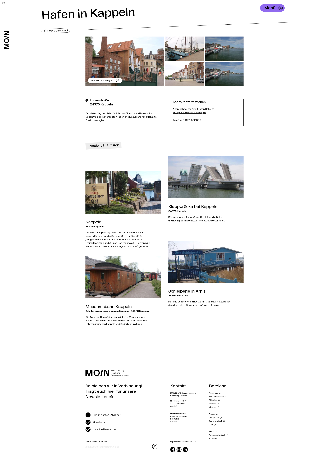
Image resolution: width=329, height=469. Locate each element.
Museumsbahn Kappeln (108, 307)
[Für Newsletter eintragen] (154, 446)
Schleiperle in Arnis (187, 291)
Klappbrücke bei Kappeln (192, 207)
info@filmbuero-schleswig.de (189, 112)
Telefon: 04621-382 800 (187, 120)
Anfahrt (173, 406)
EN (3, 3)
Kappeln (93, 222)
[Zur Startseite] (6, 40)
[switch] (103, 415)
